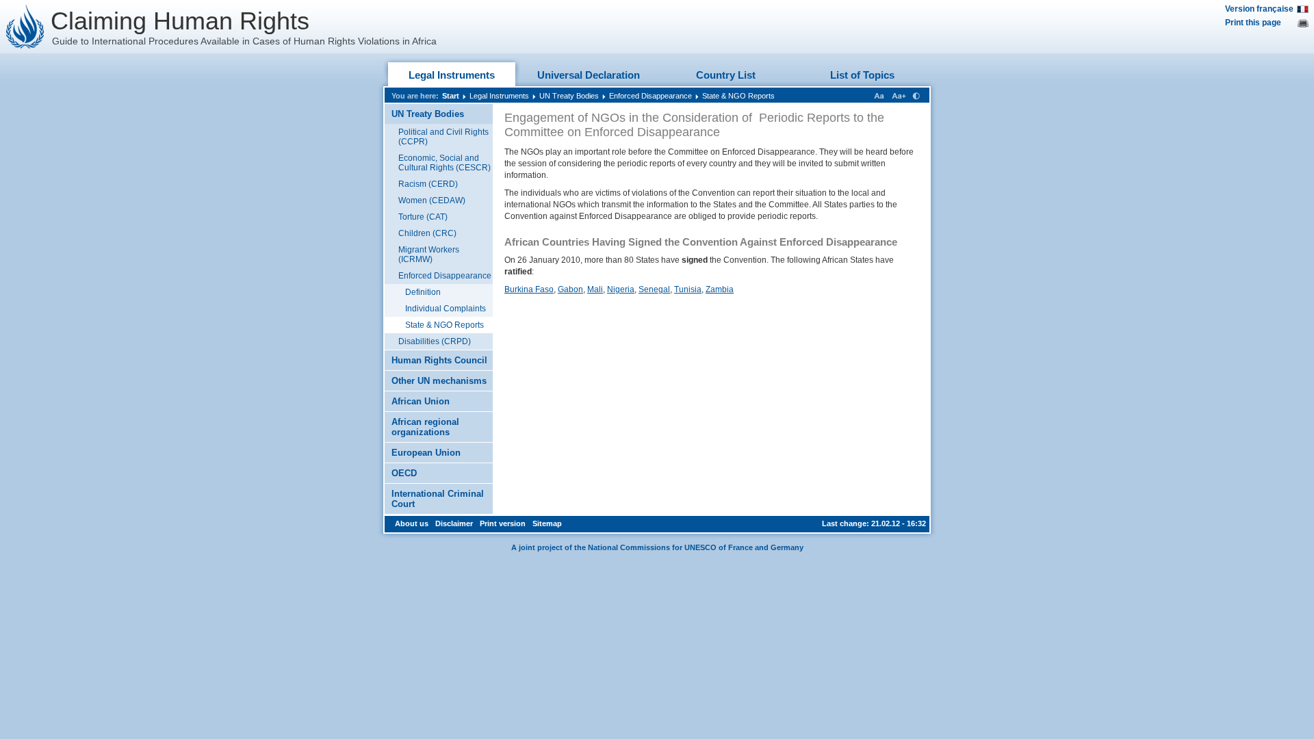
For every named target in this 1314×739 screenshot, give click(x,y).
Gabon (570, 289)
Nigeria (620, 289)
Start (450, 96)
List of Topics (862, 75)
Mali (595, 289)
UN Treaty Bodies (569, 96)
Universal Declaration (588, 75)
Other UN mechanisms (439, 381)
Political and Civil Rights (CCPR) (443, 136)
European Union (426, 453)
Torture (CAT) (423, 217)
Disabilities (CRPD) (434, 341)
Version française (1259, 9)
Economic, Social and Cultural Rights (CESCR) (444, 162)
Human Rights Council (439, 360)
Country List (726, 75)
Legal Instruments (452, 75)
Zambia (720, 289)
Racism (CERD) (428, 184)
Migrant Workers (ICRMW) (428, 254)
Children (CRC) (427, 233)
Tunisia (687, 289)
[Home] (25, 26)
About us (411, 523)
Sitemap (547, 523)
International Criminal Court (437, 499)
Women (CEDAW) (431, 200)
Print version (503, 523)
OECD (404, 473)
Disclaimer (454, 523)
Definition (423, 292)
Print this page (1253, 22)
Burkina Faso (529, 289)
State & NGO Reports (738, 96)
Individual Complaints (445, 308)
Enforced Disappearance (650, 96)
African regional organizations (425, 427)
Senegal (654, 289)
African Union (420, 401)
